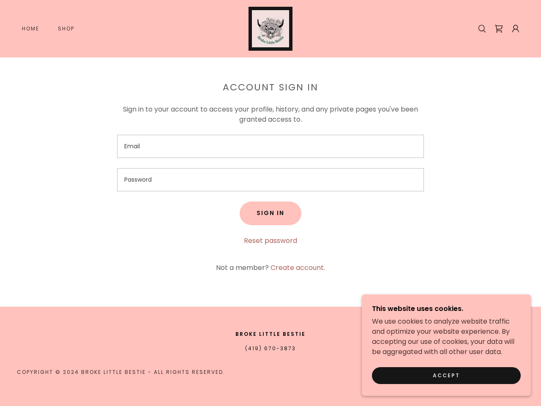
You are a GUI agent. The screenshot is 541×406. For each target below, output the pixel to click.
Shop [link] (66, 28)
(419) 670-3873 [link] (270, 348)
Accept (446, 375)
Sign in (270, 213)
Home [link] (30, 28)
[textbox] (270, 146)
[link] (270, 28)
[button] (515, 28)
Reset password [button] (270, 240)
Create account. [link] (297, 267)
